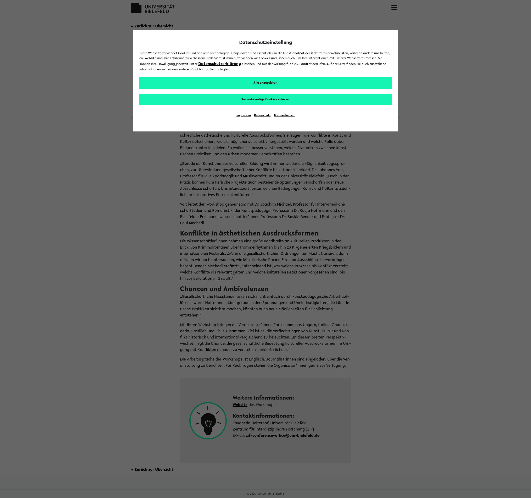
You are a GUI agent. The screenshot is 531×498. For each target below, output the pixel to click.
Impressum (243, 115)
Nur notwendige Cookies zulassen (266, 99)
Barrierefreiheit (284, 115)
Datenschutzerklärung (219, 64)
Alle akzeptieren (265, 83)
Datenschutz (262, 115)
